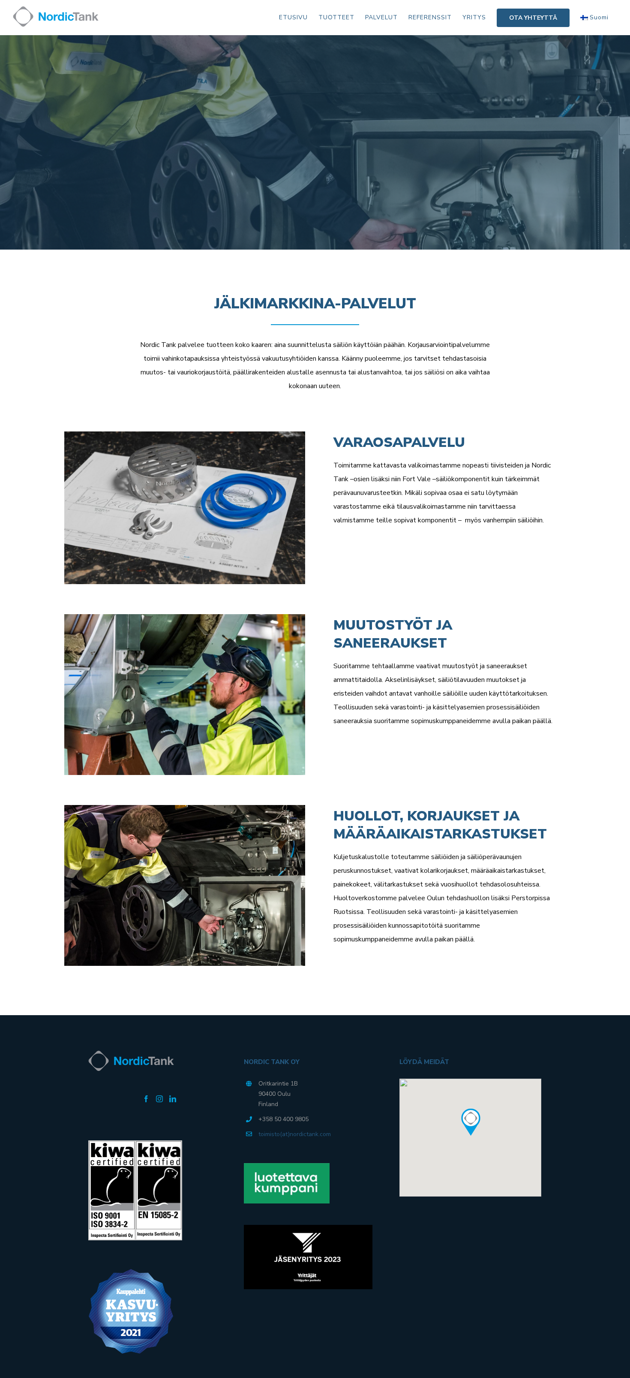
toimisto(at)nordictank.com (294, 1134)
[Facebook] (146, 1098)
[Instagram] (159, 1098)
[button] (470, 1122)
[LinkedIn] (172, 1098)
